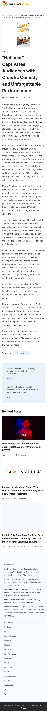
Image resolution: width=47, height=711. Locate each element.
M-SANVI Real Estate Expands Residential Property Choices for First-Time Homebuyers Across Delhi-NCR (22, 582)
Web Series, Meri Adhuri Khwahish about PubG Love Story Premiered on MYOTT (21, 447)
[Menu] (43, 4)
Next (8, 397)
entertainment (21, 353)
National (7, 658)
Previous (13, 378)
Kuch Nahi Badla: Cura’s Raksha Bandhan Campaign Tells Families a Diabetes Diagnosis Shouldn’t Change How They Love (22, 572)
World (6, 694)
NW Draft (8, 667)
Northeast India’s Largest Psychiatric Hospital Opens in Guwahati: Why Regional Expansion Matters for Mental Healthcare (22, 592)
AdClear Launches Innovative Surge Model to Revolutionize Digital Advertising (21, 371)
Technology (9, 685)
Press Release (38, 547)
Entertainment (8, 51)
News (6, 663)
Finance (7, 640)
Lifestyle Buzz (10, 654)
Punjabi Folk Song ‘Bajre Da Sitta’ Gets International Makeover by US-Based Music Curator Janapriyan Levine (22, 538)
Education (8, 632)
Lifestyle (7, 649)
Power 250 (8, 672)
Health (7, 645)
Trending (8, 690)
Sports (7, 681)
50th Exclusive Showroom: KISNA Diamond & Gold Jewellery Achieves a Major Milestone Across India (22, 389)
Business (7, 627)
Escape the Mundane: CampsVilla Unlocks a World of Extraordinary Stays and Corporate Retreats (23, 490)
